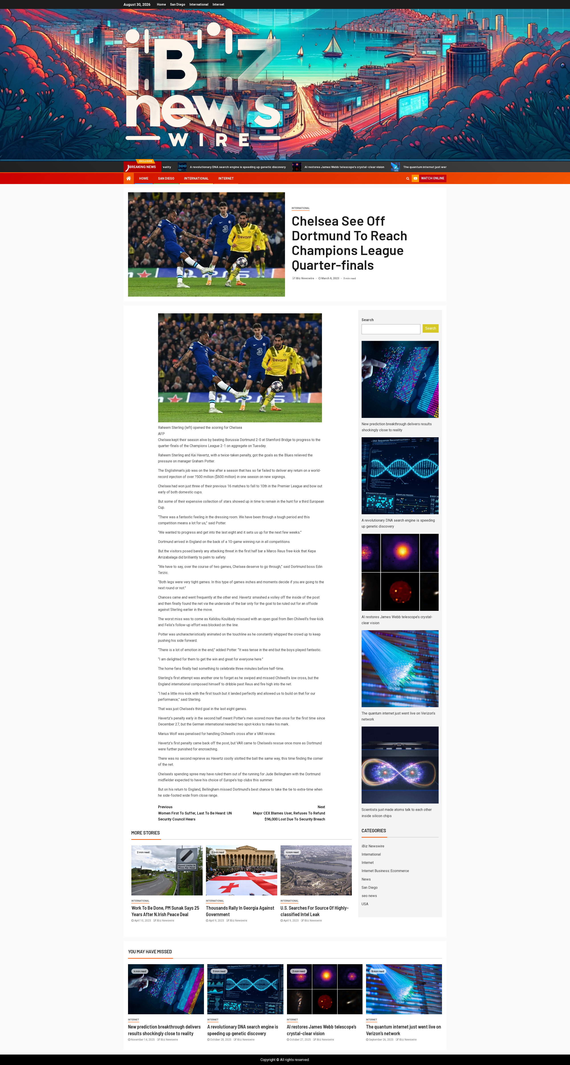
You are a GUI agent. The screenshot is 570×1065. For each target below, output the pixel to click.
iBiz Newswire (373, 846)
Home (161, 4)
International (198, 4)
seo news (369, 896)
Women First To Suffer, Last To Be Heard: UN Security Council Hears (195, 813)
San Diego (177, 4)
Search (368, 320)
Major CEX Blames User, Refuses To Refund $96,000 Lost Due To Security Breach (289, 813)
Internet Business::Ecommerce (385, 871)
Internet (218, 4)
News (366, 879)
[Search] (408, 178)
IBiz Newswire (305, 278)
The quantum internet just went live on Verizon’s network (371, 167)
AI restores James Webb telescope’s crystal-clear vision (272, 167)
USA (365, 904)
